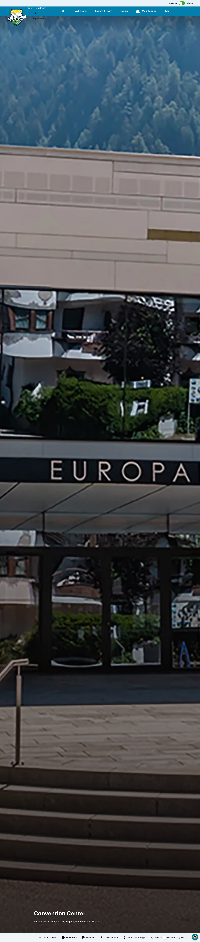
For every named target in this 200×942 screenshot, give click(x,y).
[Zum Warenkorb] (178, 11)
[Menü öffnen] (190, 11)
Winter (190, 3)
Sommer (173, 3)
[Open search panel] (184, 11)
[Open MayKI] (195, 937)
